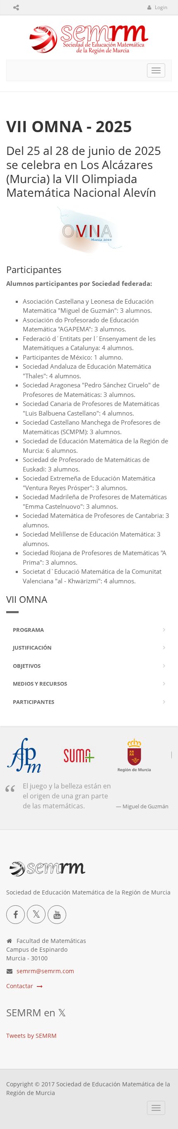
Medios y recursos (40, 683)
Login (160, 7)
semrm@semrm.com (45, 971)
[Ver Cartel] (89, 231)
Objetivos (27, 666)
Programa (28, 629)
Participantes (33, 702)
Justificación (32, 647)
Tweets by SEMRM (31, 1036)
